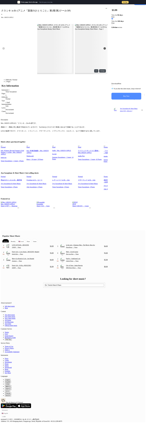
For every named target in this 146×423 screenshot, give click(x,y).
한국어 (7, 391)
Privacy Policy (9, 348)
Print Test (8, 339)
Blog (6, 308)
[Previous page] (3, 48)
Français (8, 393)
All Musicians (9, 322)
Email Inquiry (9, 336)
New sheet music (10, 318)
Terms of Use (9, 346)
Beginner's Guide (10, 337)
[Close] (127, 2)
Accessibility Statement (12, 352)
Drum (6, 364)
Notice (7, 332)
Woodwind (8, 367)
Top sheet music (10, 315)
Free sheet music (10, 316)
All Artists (8, 324)
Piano (6, 358)
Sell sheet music (10, 306)
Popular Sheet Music (11, 236)
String (7, 366)
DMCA (7, 350)
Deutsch (8, 395)
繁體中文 (8, 386)
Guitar (7, 360)
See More (8, 373)
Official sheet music (11, 325)
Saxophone (8, 362)
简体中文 (8, 389)
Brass (6, 369)
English (8, 380)
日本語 (7, 384)
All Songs (8, 320)
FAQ (6, 334)
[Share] (106, 8)
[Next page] (104, 48)
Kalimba (7, 371)
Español (8, 382)
